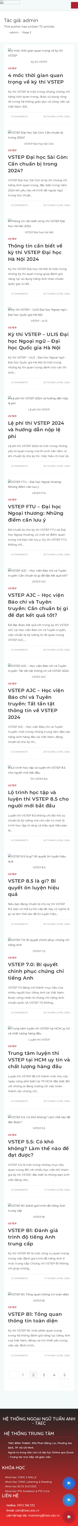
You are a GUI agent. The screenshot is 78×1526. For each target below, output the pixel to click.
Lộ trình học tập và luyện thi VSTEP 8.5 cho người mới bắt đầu (38, 799)
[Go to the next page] (65, 1383)
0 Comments (19, 116)
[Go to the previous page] (13, 1375)
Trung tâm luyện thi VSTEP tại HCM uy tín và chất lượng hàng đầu (39, 1059)
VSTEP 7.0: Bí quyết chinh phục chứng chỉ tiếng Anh (36, 971)
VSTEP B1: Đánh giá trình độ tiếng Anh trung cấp (33, 1237)
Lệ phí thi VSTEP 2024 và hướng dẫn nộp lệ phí (36, 429)
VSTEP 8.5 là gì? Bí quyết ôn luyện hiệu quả (33, 887)
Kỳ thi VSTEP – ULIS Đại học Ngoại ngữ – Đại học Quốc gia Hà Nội (38, 340)
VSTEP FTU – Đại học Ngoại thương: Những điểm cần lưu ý (36, 513)
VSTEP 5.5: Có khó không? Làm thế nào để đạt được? (38, 1148)
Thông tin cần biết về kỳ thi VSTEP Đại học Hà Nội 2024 (35, 252)
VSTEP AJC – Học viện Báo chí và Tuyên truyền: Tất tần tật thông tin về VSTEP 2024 (36, 703)
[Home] (5, 32)
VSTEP (12, 68)
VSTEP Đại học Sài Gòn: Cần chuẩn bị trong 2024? (38, 163)
